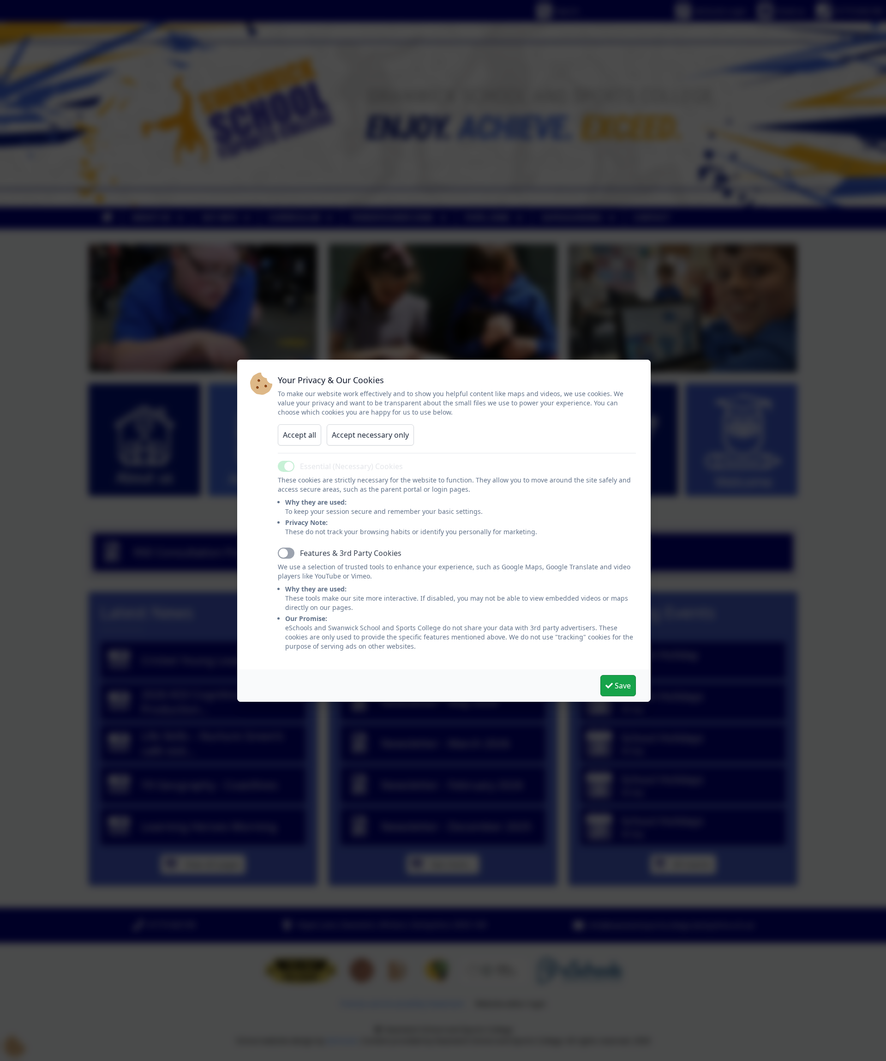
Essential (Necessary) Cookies (351, 466)
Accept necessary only (370, 435)
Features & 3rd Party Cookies (350, 553)
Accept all (299, 435)
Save (622, 686)
